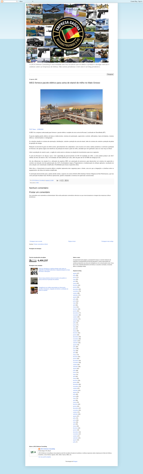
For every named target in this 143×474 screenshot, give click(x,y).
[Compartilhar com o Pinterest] (68, 180)
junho (74, 277)
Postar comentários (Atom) (41, 244)
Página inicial (71, 241)
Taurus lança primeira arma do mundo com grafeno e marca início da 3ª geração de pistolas (53, 278)
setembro (75, 295)
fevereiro (75, 285)
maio (74, 279)
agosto (75, 273)
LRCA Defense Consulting (47, 449)
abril (74, 281)
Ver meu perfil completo (44, 457)
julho (74, 275)
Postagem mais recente (36, 241)
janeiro (75, 287)
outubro (75, 293)
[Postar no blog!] (62, 180)
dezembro (75, 289)
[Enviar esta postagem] (57, 180)
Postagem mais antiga (107, 241)
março (74, 283)
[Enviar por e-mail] (60, 180)
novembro (75, 291)
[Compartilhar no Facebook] (66, 180)
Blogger (75, 461)
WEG (37, 182)
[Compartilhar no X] (64, 180)
